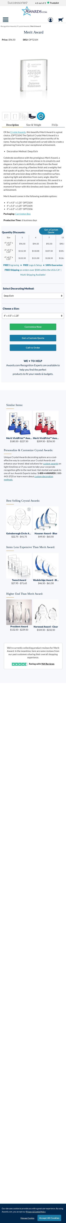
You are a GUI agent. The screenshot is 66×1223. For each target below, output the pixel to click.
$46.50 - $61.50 (46, 582)
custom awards (50, 463)
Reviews (47, 663)
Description (12, 125)
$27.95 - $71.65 (19, 582)
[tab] (12, 125)
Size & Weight (33, 125)
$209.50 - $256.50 (46, 440)
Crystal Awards (18, 132)
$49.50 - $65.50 (46, 535)
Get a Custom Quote (51, 231)
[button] (17, 3)
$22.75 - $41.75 (19, 535)
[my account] (50, 21)
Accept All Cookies (49, 1218)
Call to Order (33, 347)
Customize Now (33, 326)
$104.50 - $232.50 (46, 628)
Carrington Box (23, 213)
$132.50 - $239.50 (19, 628)
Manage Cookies (27, 1218)
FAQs (55, 125)
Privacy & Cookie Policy (35, 1212)
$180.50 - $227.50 (19, 440)
